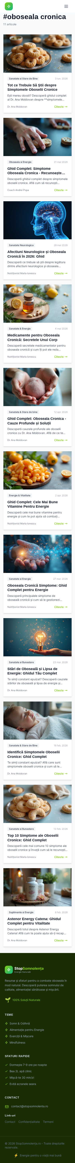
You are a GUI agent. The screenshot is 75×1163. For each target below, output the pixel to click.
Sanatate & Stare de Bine (23, 745)
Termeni (48, 1121)
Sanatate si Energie (20, 578)
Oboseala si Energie (20, 161)
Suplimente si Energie (21, 912)
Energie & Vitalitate (19, 495)
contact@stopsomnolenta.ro (29, 1106)
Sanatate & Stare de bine (23, 411)
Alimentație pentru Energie (27, 1029)
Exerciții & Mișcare (21, 1036)
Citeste (59, 106)
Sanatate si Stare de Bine (23, 78)
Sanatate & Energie (20, 328)
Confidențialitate (29, 1121)
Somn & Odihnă (20, 1023)
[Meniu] (66, 6)
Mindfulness (17, 1042)
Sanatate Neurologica (21, 245)
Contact (10, 1121)
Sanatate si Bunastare (21, 662)
